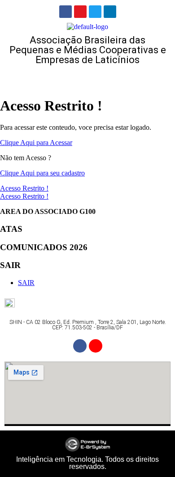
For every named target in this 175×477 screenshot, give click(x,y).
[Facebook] (65, 11)
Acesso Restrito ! (24, 188)
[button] (87, 78)
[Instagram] (80, 11)
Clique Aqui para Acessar (36, 142)
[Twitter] (95, 11)
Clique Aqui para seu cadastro (42, 173)
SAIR (26, 282)
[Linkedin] (110, 11)
